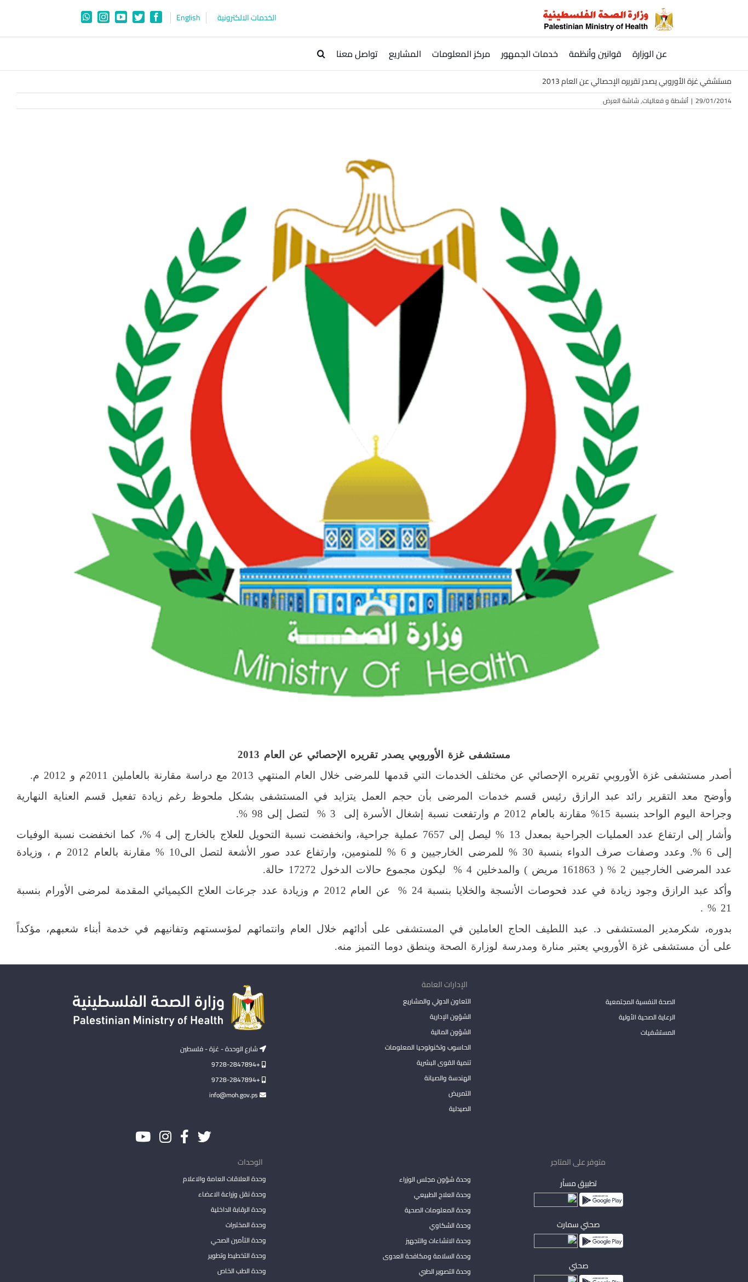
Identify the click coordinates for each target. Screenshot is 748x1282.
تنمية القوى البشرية (443, 1062)
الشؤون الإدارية (450, 1016)
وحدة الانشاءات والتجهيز (438, 1240)
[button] (321, 53)
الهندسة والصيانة (447, 1078)
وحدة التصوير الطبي (444, 1271)
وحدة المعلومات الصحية (437, 1210)
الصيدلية (459, 1108)
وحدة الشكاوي (449, 1225)
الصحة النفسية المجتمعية (640, 1002)
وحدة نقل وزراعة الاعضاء (232, 1194)
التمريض (459, 1093)
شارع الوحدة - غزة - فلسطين (220, 1048)
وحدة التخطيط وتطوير (237, 1255)
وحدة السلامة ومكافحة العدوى (426, 1256)
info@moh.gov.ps (234, 1095)
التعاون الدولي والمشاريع (436, 1001)
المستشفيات (658, 1032)
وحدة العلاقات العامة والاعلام (224, 1178)
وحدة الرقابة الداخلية (238, 1209)
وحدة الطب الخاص (241, 1270)
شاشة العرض (621, 100)
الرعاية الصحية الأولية (647, 1017)
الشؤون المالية (450, 1031)
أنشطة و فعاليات (665, 100)
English (188, 18)
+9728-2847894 (236, 1064)
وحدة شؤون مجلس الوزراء (434, 1180)
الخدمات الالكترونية (247, 17)
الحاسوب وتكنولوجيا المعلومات (427, 1047)
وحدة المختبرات (246, 1224)
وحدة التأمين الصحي (238, 1240)
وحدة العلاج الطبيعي (442, 1194)
